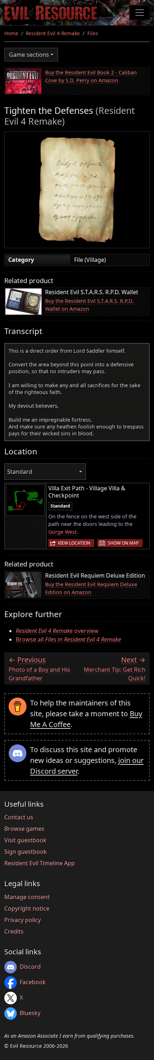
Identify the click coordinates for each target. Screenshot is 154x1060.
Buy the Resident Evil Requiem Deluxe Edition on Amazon (91, 588)
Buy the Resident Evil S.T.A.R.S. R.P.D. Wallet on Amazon (89, 304)
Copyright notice (26, 908)
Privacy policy (22, 920)
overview (57, 631)
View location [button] (74, 543)
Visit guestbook (25, 840)
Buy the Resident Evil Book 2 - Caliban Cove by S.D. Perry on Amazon (91, 76)
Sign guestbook (25, 852)
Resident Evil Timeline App (39, 863)
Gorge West (62, 531)
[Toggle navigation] (140, 12)
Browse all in (68, 639)
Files (92, 33)
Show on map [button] (123, 543)
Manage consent (27, 897)
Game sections (29, 55)
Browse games (24, 829)
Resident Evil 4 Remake (53, 33)
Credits (14, 931)
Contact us (18, 817)
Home (11, 33)
